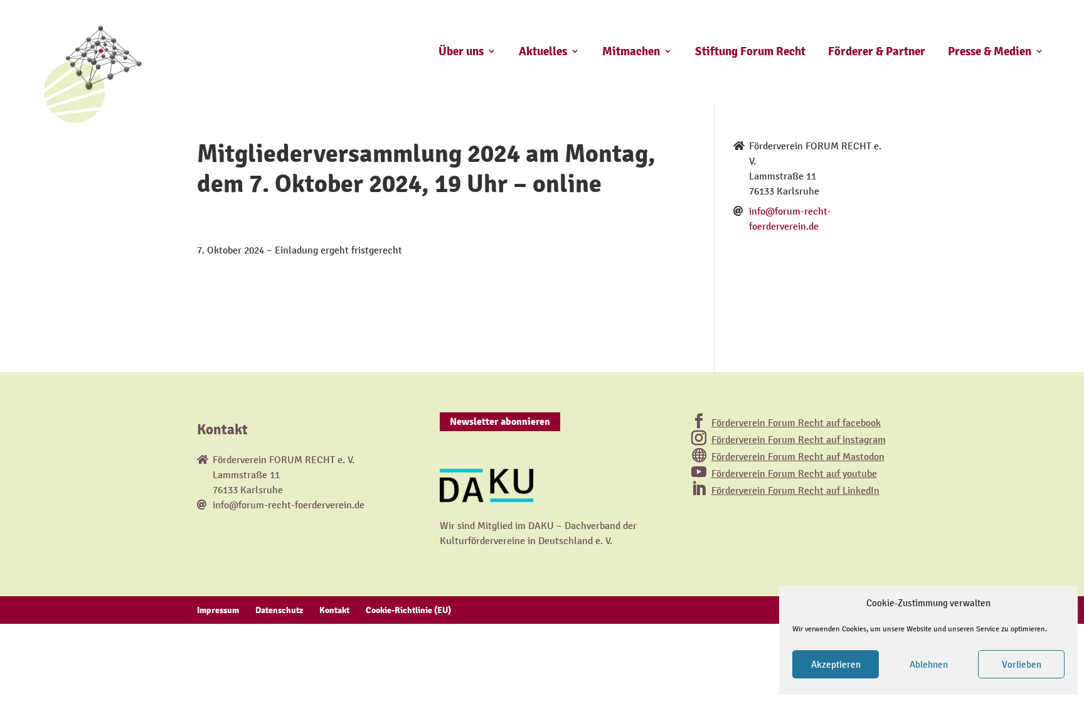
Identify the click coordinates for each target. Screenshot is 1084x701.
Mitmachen (631, 51)
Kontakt (334, 610)
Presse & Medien (989, 51)
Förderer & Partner (876, 51)
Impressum (218, 610)
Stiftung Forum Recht (750, 51)
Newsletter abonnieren (500, 421)
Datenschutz (279, 610)
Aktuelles (543, 51)
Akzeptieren (836, 664)
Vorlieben (1021, 664)
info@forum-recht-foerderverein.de (288, 505)
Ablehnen (929, 664)
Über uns (461, 51)
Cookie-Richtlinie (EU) (408, 610)
